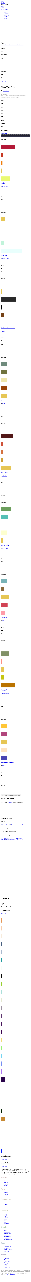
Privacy (6, 1262)
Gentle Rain (5, 545)
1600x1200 (20, 839)
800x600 (8, 839)
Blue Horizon (5, 693)
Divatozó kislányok (7, 762)
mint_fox (4, 476)
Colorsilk (4, 617)
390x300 (3, 839)
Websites (6, 1238)
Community (7, 13)
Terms (5, 1264)
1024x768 (14, 839)
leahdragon (5, 186)
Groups (6, 1204)
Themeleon (7, 1248)
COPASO (6, 1251)
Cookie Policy (7, 1267)
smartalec (6, 91)
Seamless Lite (7, 1246)
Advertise (6, 1258)
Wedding (6, 1223)
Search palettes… (5, 4)
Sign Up (3, 3)
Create (2, 7)
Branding (6, 1230)
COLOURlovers (5, 9)
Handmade (7, 1232)
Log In (2, 1)
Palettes (6, 1182)
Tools (5, 18)
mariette (4, 403)
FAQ (5, 1266)
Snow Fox (4, 255)
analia (3, 183)
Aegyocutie (5, 548)
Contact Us (7, 1261)
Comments (3, 71)
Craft (5, 1214)
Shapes (6, 1185)
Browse (6, 12)
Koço (3, 331)
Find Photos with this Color (16, 45)
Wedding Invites (8, 1239)
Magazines (7, 1235)
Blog (5, 1207)
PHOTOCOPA (8, 1249)
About (3, 1255)
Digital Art (7, 1216)
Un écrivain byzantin (8, 328)
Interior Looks (7, 1233)
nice (2, 400)
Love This (3, 81)
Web (5, 1222)
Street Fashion (7, 1236)
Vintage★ (4, 690)
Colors (5, 1181)
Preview (16, 838)
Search (2, 6)
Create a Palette (5, 45)
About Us (6, 1259)
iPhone (20, 838)
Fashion (6, 1217)
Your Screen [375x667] (7, 838)
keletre (4, 765)
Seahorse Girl (5, 258)
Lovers (6, 1205)
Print (5, 1220)
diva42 (4, 620)
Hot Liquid (4, 473)
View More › (4, 913)
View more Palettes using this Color (11, 795)
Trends (6, 16)
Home (5, 1219)
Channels (6, 15)
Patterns (6, 1184)
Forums (6, 1202)
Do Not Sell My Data (9, 1274)
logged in (10, 802)
